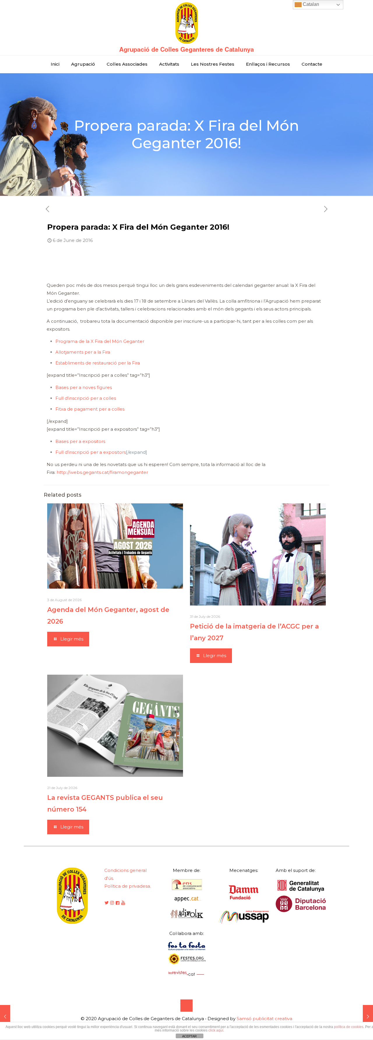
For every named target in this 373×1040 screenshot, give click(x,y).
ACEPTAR (189, 1036)
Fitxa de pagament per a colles (89, 409)
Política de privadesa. (127, 886)
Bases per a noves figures (83, 387)
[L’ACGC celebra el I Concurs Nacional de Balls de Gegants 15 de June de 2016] (368, 1016)
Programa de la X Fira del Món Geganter (99, 341)
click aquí (215, 1030)
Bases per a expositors (80, 441)
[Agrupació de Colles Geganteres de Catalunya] (186, 27)
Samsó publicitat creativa (264, 1018)
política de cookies (348, 1027)
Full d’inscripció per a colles (85, 398)
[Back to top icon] (186, 1005)
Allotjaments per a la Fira (82, 352)
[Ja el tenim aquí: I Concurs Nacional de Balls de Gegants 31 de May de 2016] (5, 1016)
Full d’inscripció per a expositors (90, 452)
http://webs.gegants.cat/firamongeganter (102, 472)
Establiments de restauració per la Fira (97, 363)
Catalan (310, 4)
